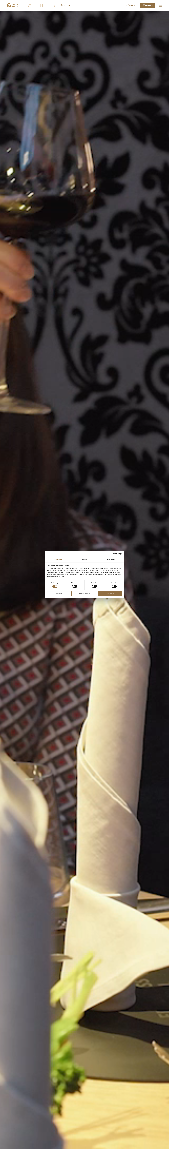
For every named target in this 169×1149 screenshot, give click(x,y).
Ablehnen (59, 593)
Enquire (132, 5)
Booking (148, 5)
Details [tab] (84, 559)
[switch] (74, 586)
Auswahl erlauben (84, 593)
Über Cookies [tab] (111, 559)
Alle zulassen (110, 593)
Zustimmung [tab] (58, 559)
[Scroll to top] (160, 1144)
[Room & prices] (53, 5)
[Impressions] (29, 5)
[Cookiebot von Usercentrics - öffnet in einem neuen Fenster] (114, 554)
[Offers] (41, 5)
